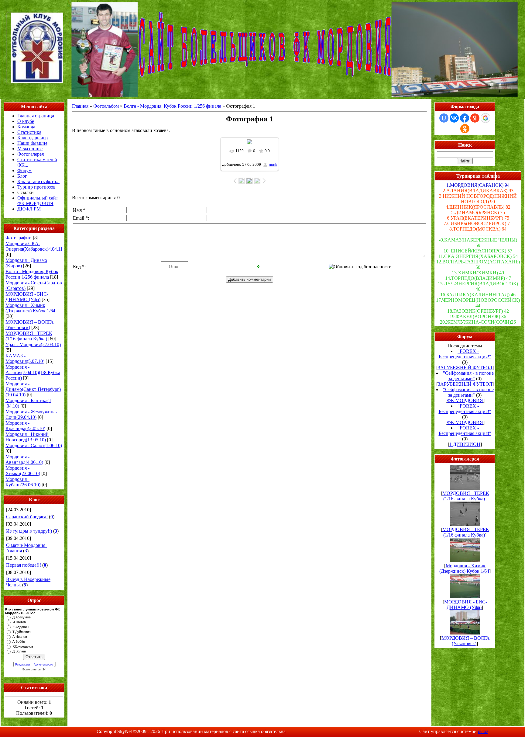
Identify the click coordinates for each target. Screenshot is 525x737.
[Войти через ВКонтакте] (454, 118)
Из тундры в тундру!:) (29, 531)
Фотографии (18, 237)
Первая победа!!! (23, 565)
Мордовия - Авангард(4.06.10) (24, 459)
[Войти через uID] (443, 118)
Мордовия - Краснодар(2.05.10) (25, 425)
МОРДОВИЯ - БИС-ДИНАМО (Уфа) (26, 296)
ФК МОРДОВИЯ (465, 400)
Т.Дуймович (21, 632)
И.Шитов (19, 622)
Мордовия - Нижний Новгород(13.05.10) (27, 437)
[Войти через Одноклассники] (464, 128)
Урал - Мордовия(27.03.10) (33, 344)
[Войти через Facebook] (464, 118)
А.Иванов (19, 636)
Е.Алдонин (20, 627)
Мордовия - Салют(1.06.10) (33, 445)
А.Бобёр (18, 641)
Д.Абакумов (21, 617)
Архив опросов (43, 664)
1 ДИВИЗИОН (464, 444)
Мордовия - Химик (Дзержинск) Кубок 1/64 (30, 308)
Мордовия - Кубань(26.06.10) (22, 482)
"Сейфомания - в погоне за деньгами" (468, 375)
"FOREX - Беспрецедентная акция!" (465, 354)
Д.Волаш (19, 651)
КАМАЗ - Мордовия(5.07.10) (24, 358)
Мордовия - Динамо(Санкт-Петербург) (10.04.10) (33, 389)
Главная (80, 106)
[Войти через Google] (485, 118)
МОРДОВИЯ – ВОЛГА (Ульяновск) (29, 324)
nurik (273, 164)
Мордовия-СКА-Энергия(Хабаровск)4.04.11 (34, 246)
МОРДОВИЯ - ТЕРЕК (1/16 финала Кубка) (28, 336)
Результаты (22, 664)
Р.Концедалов (22, 646)
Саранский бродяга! (27, 516)
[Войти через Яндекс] (474, 118)
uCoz (483, 731)
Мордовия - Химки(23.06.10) (22, 470)
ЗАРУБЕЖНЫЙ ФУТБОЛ (465, 367)
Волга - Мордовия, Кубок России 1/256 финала (31, 274)
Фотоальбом (106, 106)
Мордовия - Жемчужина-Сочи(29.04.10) (31, 414)
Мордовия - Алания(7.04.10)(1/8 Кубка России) (32, 372)
